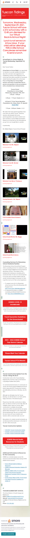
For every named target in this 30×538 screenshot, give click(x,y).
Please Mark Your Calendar (15, 353)
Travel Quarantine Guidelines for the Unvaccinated (15, 318)
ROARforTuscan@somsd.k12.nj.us (15, 496)
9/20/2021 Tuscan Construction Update (15, 430)
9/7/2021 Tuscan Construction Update (14, 433)
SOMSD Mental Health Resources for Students (15, 441)
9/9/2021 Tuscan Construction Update (14, 431)
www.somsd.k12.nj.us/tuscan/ (15, 498)
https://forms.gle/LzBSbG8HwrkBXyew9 (15, 288)
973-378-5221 (10, 503)
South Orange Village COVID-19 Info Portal (16, 477)
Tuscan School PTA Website (15, 361)
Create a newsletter (8, 534)
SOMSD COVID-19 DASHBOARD (15, 303)
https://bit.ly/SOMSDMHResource (16, 293)
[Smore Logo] (6, 2)
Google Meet (15, 105)
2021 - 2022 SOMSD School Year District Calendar (15, 341)
